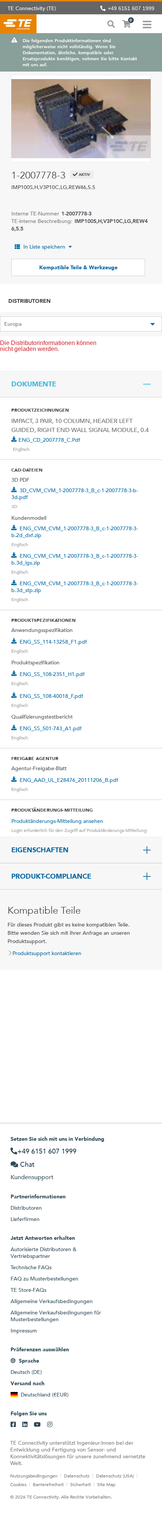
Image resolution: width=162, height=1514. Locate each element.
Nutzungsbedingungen (34, 1476)
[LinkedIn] (25, 1424)
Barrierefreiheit (48, 1484)
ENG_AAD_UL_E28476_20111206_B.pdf (69, 780)
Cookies (18, 1484)
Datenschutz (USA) (115, 1476)
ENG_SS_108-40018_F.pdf (51, 696)
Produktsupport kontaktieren (46, 953)
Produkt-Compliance (51, 876)
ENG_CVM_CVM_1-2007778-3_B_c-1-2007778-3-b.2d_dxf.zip (74, 532)
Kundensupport (32, 1177)
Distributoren (26, 1207)
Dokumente (33, 384)
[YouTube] (37, 1424)
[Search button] (111, 23)
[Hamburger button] (147, 23)
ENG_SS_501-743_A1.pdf (51, 728)
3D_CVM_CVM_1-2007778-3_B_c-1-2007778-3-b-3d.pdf (74, 494)
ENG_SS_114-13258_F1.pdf (53, 641)
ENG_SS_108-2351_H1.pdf (52, 674)
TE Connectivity (18, 23)
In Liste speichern (44, 246)
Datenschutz (77, 1476)
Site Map (106, 1484)
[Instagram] (49, 1424)
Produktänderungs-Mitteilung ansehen (57, 821)
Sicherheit (80, 1484)
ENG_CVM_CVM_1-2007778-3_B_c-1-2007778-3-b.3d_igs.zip (74, 559)
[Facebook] (13, 1424)
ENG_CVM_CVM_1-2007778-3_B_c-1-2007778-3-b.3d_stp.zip (74, 587)
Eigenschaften (40, 850)
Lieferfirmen (25, 1219)
